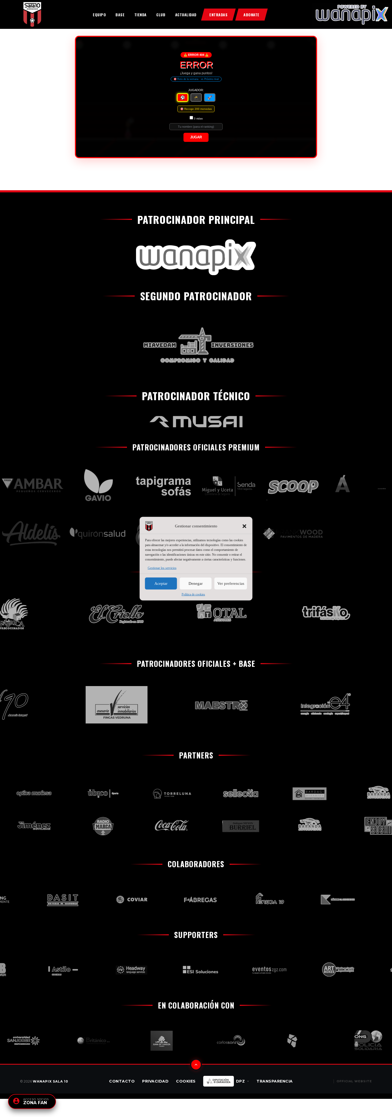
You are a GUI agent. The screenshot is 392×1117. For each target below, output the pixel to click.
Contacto (122, 1081)
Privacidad (155, 1081)
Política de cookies (193, 594)
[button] (244, 526)
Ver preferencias (230, 583)
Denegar (196, 583)
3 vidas (198, 118)
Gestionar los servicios (162, 568)
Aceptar (160, 583)
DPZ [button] (240, 1081)
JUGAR (196, 137)
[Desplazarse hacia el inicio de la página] (196, 1065)
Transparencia (275, 1081)
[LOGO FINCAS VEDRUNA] (99, 704)
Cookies (186, 1081)
